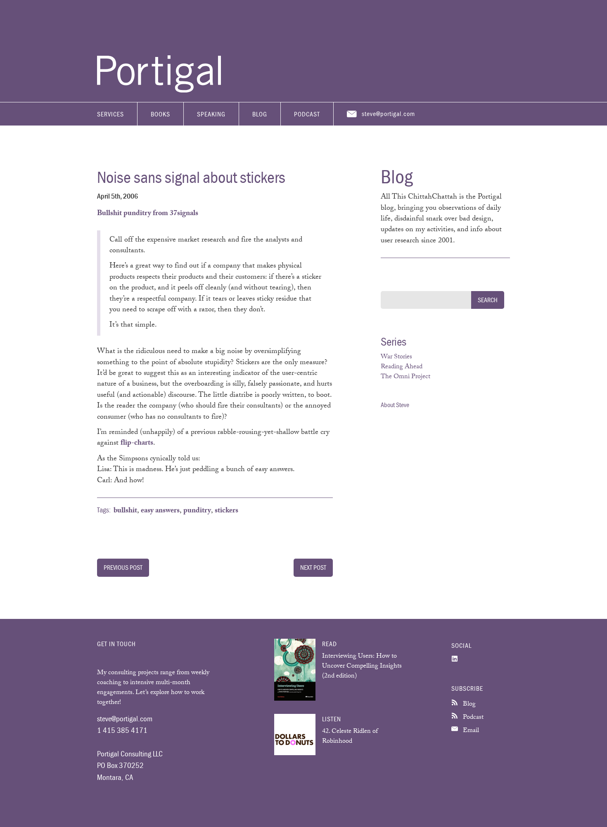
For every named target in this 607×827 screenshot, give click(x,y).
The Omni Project (405, 377)
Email (470, 731)
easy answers (160, 511)
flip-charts (137, 443)
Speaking (211, 114)
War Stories (396, 357)
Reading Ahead (401, 367)
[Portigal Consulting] (159, 90)
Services (110, 114)
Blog (259, 114)
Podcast (307, 114)
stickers (226, 511)
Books (160, 114)
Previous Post (123, 567)
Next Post (313, 567)
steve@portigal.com (388, 113)
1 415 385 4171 (122, 730)
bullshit (125, 511)
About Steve (395, 404)
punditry (197, 511)
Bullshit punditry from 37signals (147, 214)
